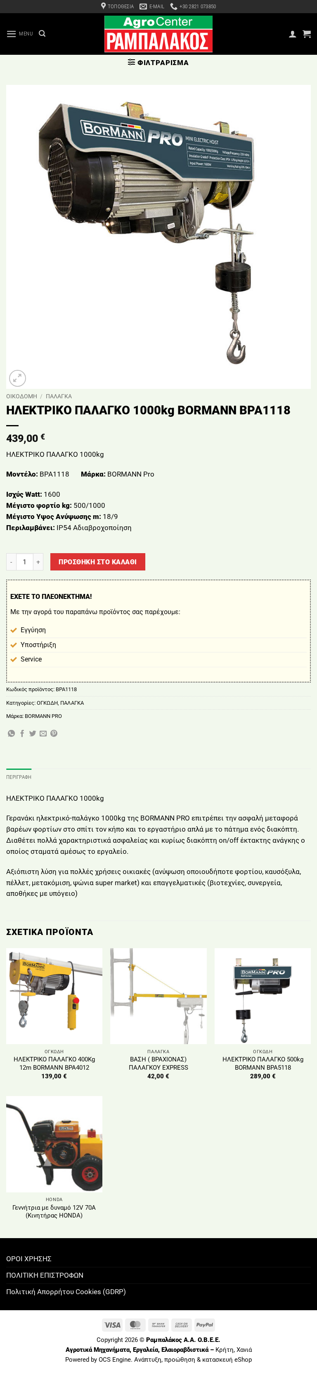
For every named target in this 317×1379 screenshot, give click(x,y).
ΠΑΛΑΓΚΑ (59, 396)
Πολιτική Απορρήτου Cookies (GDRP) (66, 1292)
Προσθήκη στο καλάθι (98, 562)
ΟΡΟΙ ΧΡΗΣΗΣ (29, 1259)
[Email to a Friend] (43, 734)
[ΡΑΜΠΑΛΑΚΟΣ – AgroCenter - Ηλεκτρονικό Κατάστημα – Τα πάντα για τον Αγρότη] (158, 34)
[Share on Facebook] (22, 734)
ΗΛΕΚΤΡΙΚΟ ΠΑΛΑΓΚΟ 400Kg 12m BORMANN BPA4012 (54, 1063)
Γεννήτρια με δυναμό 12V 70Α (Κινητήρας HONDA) (54, 1212)
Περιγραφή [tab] (18, 777)
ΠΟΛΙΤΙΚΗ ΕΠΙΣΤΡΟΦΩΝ (44, 1275)
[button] (19, 33)
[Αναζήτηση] (42, 34)
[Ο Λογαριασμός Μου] (293, 34)
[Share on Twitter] (32, 734)
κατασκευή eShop (227, 1359)
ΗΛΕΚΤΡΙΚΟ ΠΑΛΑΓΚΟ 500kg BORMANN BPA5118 (262, 1063)
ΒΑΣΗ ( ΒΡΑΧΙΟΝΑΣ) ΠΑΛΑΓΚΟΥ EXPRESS (158, 1063)
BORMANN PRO (43, 716)
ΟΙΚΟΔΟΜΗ (21, 396)
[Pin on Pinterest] (53, 734)
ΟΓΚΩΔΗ (47, 703)
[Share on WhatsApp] (11, 734)
